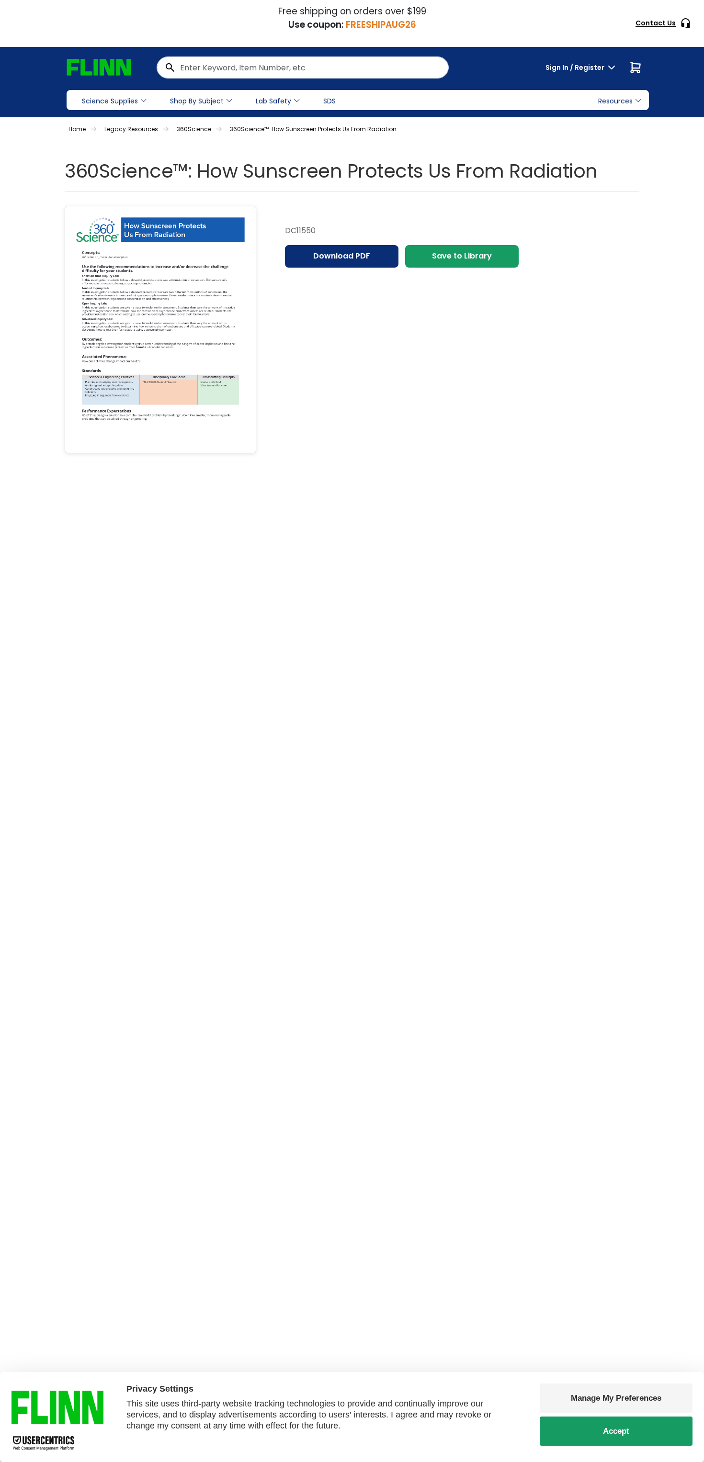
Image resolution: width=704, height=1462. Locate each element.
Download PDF (341, 255)
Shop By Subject (197, 101)
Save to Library (462, 255)
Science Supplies (110, 101)
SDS (329, 101)
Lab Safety (273, 101)
